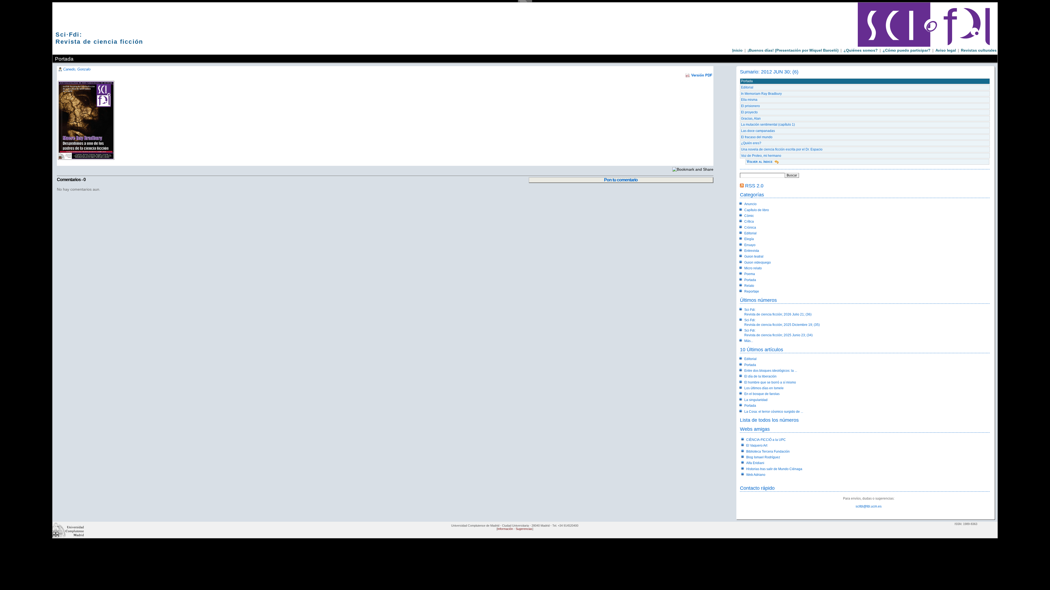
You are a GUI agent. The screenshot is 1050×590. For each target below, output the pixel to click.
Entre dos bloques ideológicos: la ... (770, 371)
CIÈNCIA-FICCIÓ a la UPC (766, 440)
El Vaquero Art (756, 445)
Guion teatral (753, 256)
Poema (749, 274)
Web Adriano (755, 475)
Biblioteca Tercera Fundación (768, 451)
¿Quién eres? (751, 143)
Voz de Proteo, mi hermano (761, 156)
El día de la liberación (760, 376)
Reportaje (751, 291)
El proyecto (749, 112)
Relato (749, 286)
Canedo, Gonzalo (77, 69)
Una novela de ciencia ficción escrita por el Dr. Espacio (781, 149)
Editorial (747, 87)
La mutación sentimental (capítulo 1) (768, 124)
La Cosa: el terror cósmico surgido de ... (773, 412)
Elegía (749, 239)
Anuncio (750, 204)
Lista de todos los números (769, 420)
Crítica (749, 221)
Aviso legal (945, 50)
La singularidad (756, 400)
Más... (748, 341)
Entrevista (751, 251)
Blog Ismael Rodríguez (763, 457)
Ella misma (749, 100)
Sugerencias (524, 528)
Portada (747, 81)
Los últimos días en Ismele (764, 388)
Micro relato (753, 268)
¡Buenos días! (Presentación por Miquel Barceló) (793, 50)
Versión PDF (701, 75)
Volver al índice (759, 162)
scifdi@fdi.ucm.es (869, 506)
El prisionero (750, 106)
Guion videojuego (757, 262)
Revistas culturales (979, 50)
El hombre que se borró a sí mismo (770, 382)
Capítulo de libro (756, 210)
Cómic (749, 216)
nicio (737, 50)
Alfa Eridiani (755, 463)
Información (505, 528)
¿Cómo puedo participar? (907, 50)
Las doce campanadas (758, 131)
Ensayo (750, 245)
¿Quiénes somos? (861, 50)
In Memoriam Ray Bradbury (761, 94)
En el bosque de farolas (762, 394)
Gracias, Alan (751, 118)
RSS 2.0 (754, 185)
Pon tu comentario (621, 180)
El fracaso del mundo (756, 137)
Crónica (750, 227)
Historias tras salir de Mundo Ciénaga (774, 469)
